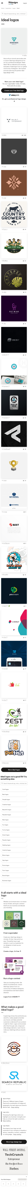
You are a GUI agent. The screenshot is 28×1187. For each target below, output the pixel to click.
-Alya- (4, 323)
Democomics (6, 763)
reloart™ (5, 637)
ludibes (25, 55)
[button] (26, 1176)
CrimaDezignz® (6, 449)
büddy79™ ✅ (6, 606)
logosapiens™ (6, 386)
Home (3, 8)
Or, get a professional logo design (14, 99)
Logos (14, 8)
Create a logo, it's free (11, 951)
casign (4, 166)
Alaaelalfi (5, 668)
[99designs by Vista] (13, 3)
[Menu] (2, 3)
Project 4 (5, 229)
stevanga (5, 512)
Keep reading (15, 1107)
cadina (4, 292)
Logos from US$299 (11, 997)
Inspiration (8, 8)
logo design (7, 72)
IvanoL (4, 1092)
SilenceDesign (6, 731)
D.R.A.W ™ (6, 355)
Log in (25, 3)
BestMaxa (5, 260)
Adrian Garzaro (5, 1063)
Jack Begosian (6, 543)
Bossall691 (5, 574)
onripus (5, 480)
